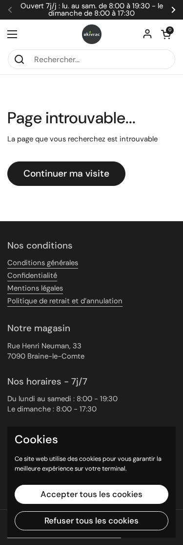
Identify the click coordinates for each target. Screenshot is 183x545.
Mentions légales (35, 288)
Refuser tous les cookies (91, 520)
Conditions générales (42, 263)
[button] (166, 34)
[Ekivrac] (91, 34)
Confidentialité (32, 275)
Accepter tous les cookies (91, 494)
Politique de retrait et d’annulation (64, 301)
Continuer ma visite (66, 173)
